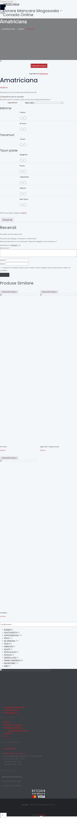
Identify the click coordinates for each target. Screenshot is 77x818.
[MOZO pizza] (38, 4)
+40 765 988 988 (8, 748)
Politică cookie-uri (10, 713)
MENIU (7, 722)
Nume (3, 260)
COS (5, 736)
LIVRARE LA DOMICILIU (13, 727)
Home (8, 29)
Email (2, 264)
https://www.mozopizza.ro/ (14, 753)
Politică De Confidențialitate (14, 707)
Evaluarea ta (5, 245)
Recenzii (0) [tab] (7, 220)
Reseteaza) (44, 74)
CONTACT (8, 733)
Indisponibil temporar (39, 66)
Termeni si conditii (11, 710)
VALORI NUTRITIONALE (13, 725)
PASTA (23, 213)
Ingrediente (12, 103)
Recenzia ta (5, 248)
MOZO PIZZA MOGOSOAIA (18, 730)
